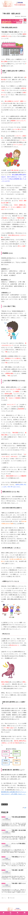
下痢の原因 (5, 804)
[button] (25, 470)
